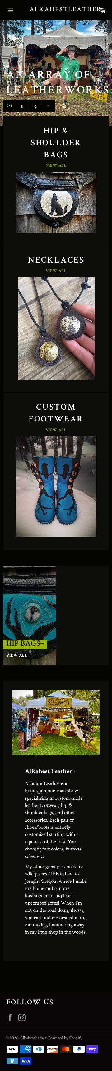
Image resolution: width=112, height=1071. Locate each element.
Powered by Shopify (65, 1038)
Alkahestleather (56, 10)
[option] (56, 73)
